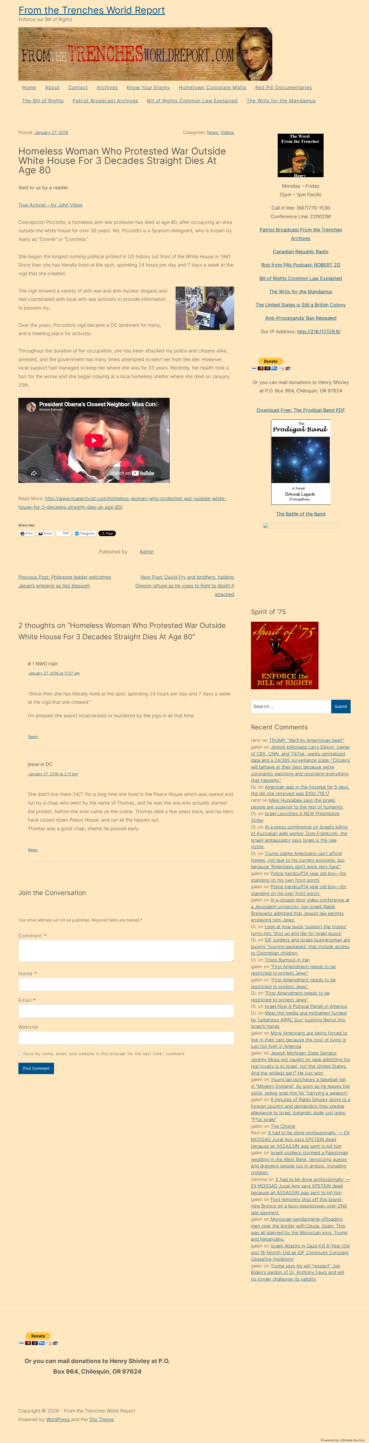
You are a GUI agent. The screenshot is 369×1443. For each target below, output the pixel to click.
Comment (32, 936)
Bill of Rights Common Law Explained (192, 100)
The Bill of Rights (43, 100)
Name (25, 973)
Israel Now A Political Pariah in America (306, 1006)
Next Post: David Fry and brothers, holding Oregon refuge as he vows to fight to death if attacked (184, 585)
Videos (227, 132)
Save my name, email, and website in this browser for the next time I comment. (104, 1053)
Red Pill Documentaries (283, 87)
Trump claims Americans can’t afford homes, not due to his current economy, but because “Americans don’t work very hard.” (298, 860)
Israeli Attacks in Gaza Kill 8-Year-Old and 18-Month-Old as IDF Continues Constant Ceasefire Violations (300, 1252)
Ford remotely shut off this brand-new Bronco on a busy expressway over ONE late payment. (299, 1206)
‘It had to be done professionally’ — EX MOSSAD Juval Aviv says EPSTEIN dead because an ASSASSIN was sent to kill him (300, 1139)
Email (25, 1000)
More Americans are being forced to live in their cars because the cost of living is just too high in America (299, 1039)
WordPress (58, 1419)
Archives (107, 87)
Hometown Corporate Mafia (212, 87)
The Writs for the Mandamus (281, 100)
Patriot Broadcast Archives (105, 100)
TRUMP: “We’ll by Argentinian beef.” (306, 740)
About (52, 87)
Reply (33, 736)
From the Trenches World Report (92, 10)
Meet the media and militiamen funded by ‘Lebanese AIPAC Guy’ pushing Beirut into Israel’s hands (299, 1019)
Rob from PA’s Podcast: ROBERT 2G (300, 265)
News (212, 132)
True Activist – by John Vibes (50, 205)
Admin (147, 551)
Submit (341, 706)
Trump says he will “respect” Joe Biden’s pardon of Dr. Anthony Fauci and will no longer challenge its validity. (297, 1272)
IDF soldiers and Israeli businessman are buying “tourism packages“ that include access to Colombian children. (300, 946)
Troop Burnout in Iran (287, 960)
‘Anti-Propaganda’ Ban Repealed (301, 318)
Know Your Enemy (148, 87)
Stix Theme (101, 1419)
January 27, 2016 (51, 132)
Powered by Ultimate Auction (343, 1440)
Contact (78, 87)
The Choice (283, 1126)
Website (28, 1027)
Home (29, 87)
